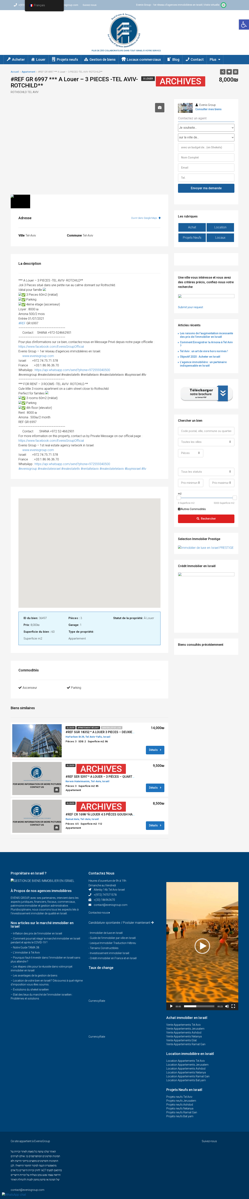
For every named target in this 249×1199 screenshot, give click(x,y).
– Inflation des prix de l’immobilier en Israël (36, 933)
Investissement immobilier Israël (109, 953)
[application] (202, 946)
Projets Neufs (192, 237)
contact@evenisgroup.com (110, 904)
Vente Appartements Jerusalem (185, 1028)
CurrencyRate (97, 1000)
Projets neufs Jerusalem (181, 1100)
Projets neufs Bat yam (179, 1116)
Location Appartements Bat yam (186, 1080)
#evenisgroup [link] (27, 469)
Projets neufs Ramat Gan (181, 1112)
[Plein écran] (233, 1006)
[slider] (199, 1006)
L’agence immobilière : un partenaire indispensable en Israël (203, 364)
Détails (153, 749)
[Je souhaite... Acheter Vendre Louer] (206, 128)
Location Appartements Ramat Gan (188, 1076)
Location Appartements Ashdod (185, 1068)
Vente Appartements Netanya (184, 1036)
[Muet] (227, 1006)
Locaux (220, 237)
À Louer (148, 78)
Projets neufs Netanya (179, 1108)
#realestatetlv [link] (70, 469)
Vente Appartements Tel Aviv (183, 1024)
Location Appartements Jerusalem (187, 1064)
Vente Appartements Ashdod (183, 1032)
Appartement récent (88, 728)
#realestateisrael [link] (49, 469)
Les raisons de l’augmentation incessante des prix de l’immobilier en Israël (206, 335)
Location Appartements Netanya (186, 1072)
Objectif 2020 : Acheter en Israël (200, 356)
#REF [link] (22, 323)
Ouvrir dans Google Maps (144, 218)
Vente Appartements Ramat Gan (185, 1044)
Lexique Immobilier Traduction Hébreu (113, 943)
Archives (180, 81)
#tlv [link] (143, 469)
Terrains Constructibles (104, 948)
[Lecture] (171, 1006)
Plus (213, 59)
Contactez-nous (99, 912)
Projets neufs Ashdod (179, 1104)
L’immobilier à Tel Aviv (26, 952)
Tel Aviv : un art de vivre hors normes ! (204, 351)
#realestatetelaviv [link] (112, 469)
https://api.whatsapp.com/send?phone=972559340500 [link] (72, 370)
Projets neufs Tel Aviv (179, 1096)
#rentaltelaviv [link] (90, 469)
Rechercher (208, 518)
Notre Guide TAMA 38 (26, 947)
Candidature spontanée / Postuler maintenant (119, 923)
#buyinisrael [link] (133, 469)
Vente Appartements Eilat (181, 1040)
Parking (76, 688)
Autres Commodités (193, 509)
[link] (51, 346)
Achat (192, 227)
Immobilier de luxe (111, 728)
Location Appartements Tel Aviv (185, 1060)
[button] (244, 24)
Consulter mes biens (208, 109)
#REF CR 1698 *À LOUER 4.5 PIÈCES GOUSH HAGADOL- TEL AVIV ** (113, 814)
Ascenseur (30, 688)
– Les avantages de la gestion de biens (34, 975)
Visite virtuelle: (212, 4)
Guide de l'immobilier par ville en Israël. (113, 937)
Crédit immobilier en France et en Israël (113, 958)
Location (220, 227)
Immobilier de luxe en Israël (106, 932)
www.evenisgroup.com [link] (38, 356)
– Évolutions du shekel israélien (30, 989)
